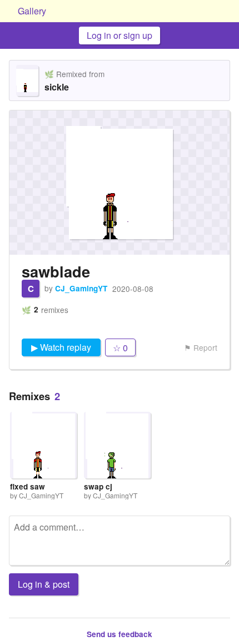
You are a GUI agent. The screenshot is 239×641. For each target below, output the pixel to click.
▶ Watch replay (61, 347)
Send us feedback (119, 634)
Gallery (32, 10)
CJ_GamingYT (81, 288)
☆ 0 (120, 347)
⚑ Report (200, 347)
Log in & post (43, 584)
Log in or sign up (119, 35)
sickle (56, 86)
